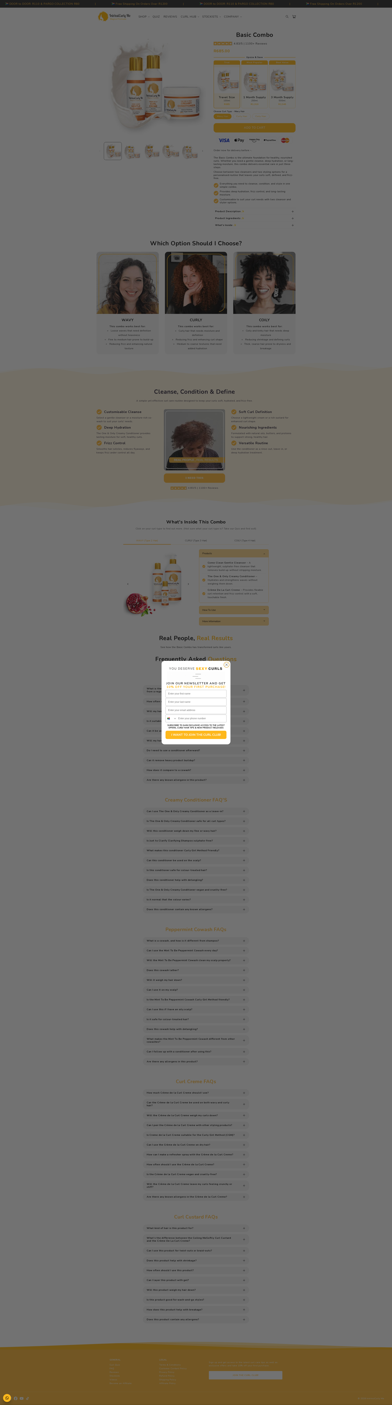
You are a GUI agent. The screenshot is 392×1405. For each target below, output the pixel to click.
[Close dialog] (226, 664)
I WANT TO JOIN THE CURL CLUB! (196, 735)
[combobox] (171, 718)
